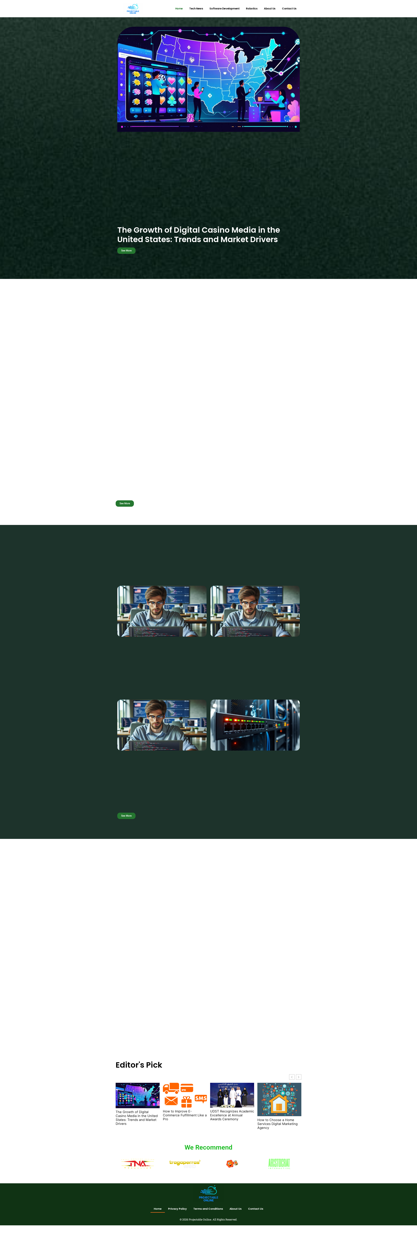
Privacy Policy (177, 1209)
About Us (269, 8)
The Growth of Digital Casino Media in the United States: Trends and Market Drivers (198, 235)
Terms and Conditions (208, 1209)
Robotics (251, 8)
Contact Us (289, 8)
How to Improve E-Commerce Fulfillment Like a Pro (185, 1115)
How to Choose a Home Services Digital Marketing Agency (277, 1124)
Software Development (224, 8)
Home (179, 8)
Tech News (196, 8)
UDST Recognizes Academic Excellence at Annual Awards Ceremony (232, 1115)
